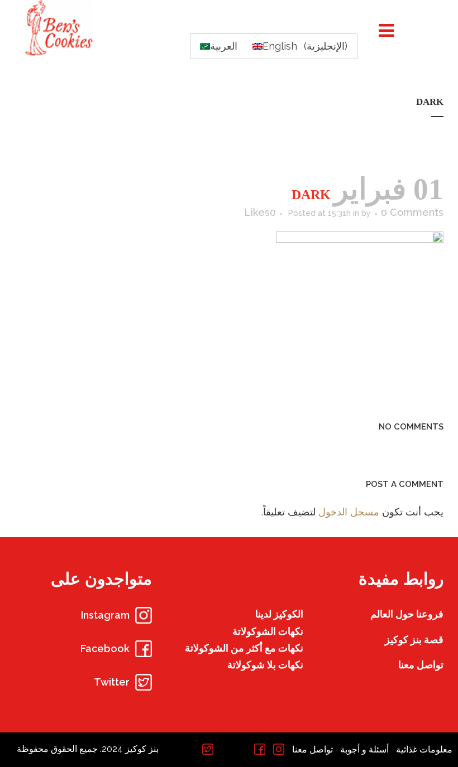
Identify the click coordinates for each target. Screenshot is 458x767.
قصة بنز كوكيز (414, 639)
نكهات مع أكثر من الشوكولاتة (244, 648)
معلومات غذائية (424, 749)
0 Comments (412, 212)
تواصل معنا (420, 664)
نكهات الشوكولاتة (267, 631)
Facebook (105, 648)
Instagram (105, 615)
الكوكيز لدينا (279, 614)
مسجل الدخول (348, 512)
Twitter (112, 682)
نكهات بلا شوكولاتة (265, 664)
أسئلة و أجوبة (364, 749)
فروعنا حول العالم (406, 614)
